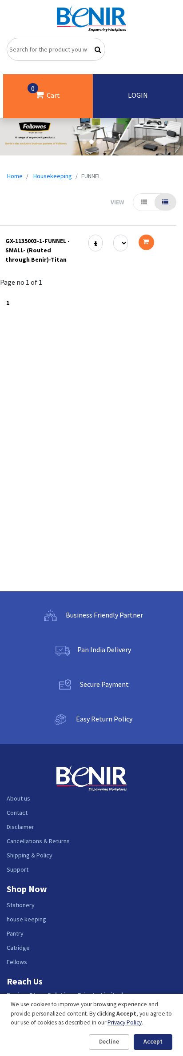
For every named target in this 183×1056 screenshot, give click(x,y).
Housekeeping (52, 176)
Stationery (21, 905)
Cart (45, 92)
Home (15, 176)
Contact (17, 813)
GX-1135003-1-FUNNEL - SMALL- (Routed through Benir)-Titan (37, 250)
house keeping (26, 919)
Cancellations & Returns (38, 841)
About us (18, 798)
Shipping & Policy (29, 855)
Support (17, 869)
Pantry (15, 933)
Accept (153, 1041)
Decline (109, 1041)
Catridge (18, 948)
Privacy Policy (124, 1022)
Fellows (17, 962)
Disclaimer (20, 827)
